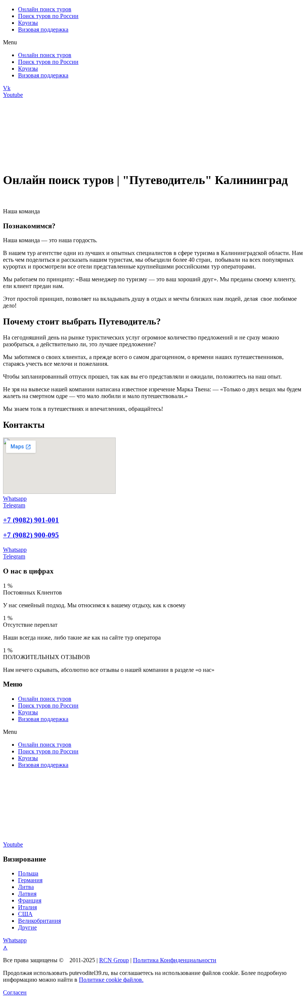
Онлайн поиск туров (44, 9)
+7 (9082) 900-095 (31, 535)
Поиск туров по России (48, 16)
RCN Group (114, 960)
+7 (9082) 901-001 (31, 520)
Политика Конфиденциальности (174, 960)
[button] (154, 42)
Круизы (28, 23)
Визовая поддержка (43, 29)
